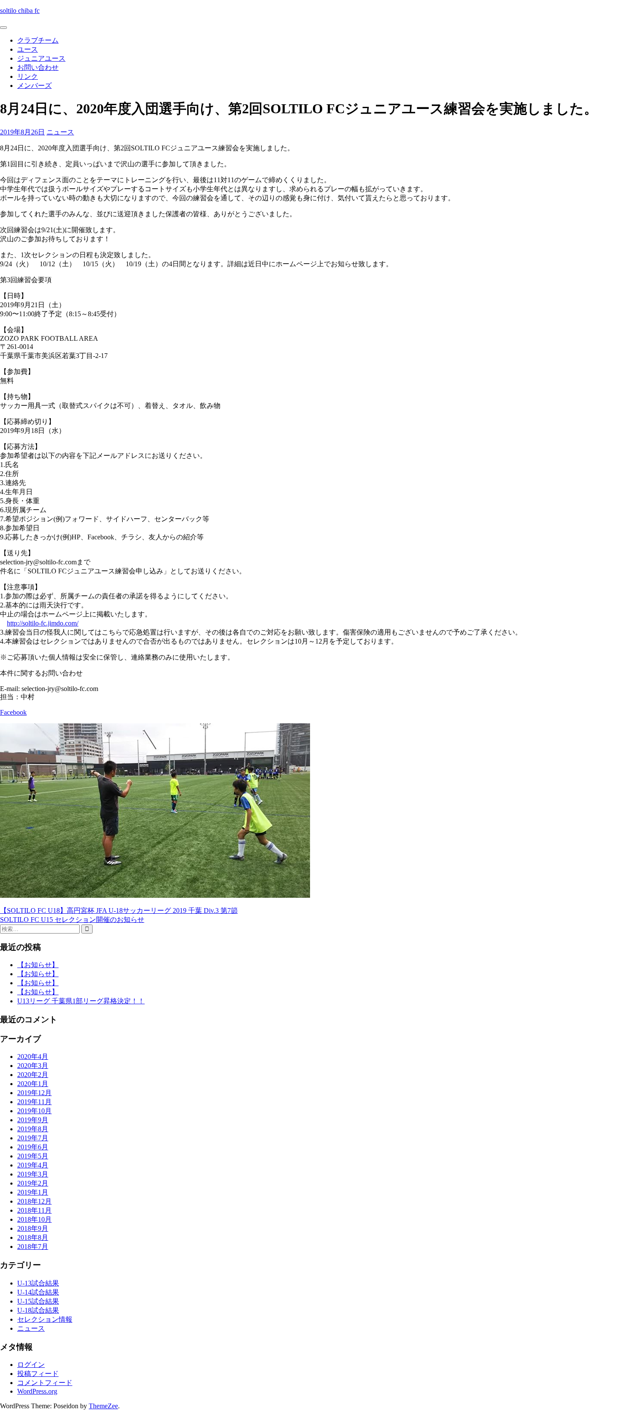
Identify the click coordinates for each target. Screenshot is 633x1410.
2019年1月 (32, 1192)
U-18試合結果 (38, 1310)
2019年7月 (32, 1138)
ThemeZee (103, 1406)
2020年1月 (32, 1083)
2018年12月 (34, 1201)
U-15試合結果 (38, 1301)
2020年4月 (32, 1056)
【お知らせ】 (38, 964)
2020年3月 (32, 1065)
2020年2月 (32, 1074)
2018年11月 (34, 1210)
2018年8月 (32, 1237)
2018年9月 (32, 1228)
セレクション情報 (44, 1319)
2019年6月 (32, 1147)
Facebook (13, 712)
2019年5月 (32, 1156)
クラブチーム (38, 40)
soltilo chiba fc (20, 10)
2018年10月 (34, 1219)
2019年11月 (34, 1101)
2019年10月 (34, 1110)
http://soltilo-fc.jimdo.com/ (42, 623)
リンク (27, 76)
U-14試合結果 (38, 1292)
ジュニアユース (41, 58)
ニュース (60, 132)
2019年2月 (32, 1183)
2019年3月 (32, 1174)
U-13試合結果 (38, 1283)
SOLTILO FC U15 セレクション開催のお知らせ (72, 919)
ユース (27, 49)
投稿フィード (38, 1373)
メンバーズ (34, 85)
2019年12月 (34, 1092)
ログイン (31, 1364)
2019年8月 (32, 1129)
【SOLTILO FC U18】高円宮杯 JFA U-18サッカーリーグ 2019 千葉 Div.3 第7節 (119, 910)
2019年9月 (32, 1120)
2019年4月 (32, 1165)
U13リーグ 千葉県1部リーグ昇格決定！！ (81, 1001)
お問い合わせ (38, 67)
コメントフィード (44, 1382)
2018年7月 (32, 1246)
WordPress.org (37, 1391)
